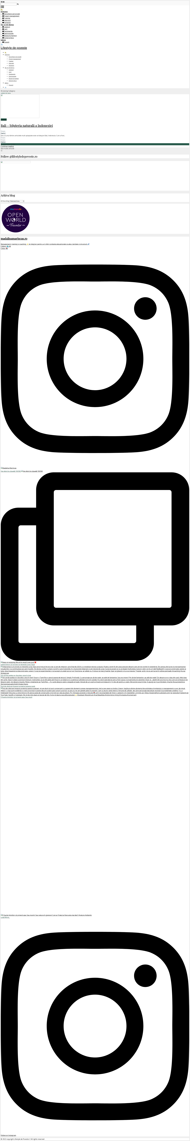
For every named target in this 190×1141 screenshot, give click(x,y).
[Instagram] (2, 2)
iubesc (6, 83)
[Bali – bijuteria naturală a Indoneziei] (20, 117)
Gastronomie (8, 33)
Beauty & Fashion (10, 36)
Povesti (6, 42)
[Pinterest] (3, 2)
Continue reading (7, 146)
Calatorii (7, 27)
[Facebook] (1, 2)
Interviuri (7, 20)
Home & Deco (9, 38)
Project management (11, 16)
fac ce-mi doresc (9, 67)
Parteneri (7, 22)
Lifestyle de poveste (14, 47)
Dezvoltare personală (12, 14)
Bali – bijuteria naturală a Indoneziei (27, 125)
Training (7, 18)
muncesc (7, 54)
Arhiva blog (5, 201)
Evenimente (8, 31)
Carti (5, 29)
